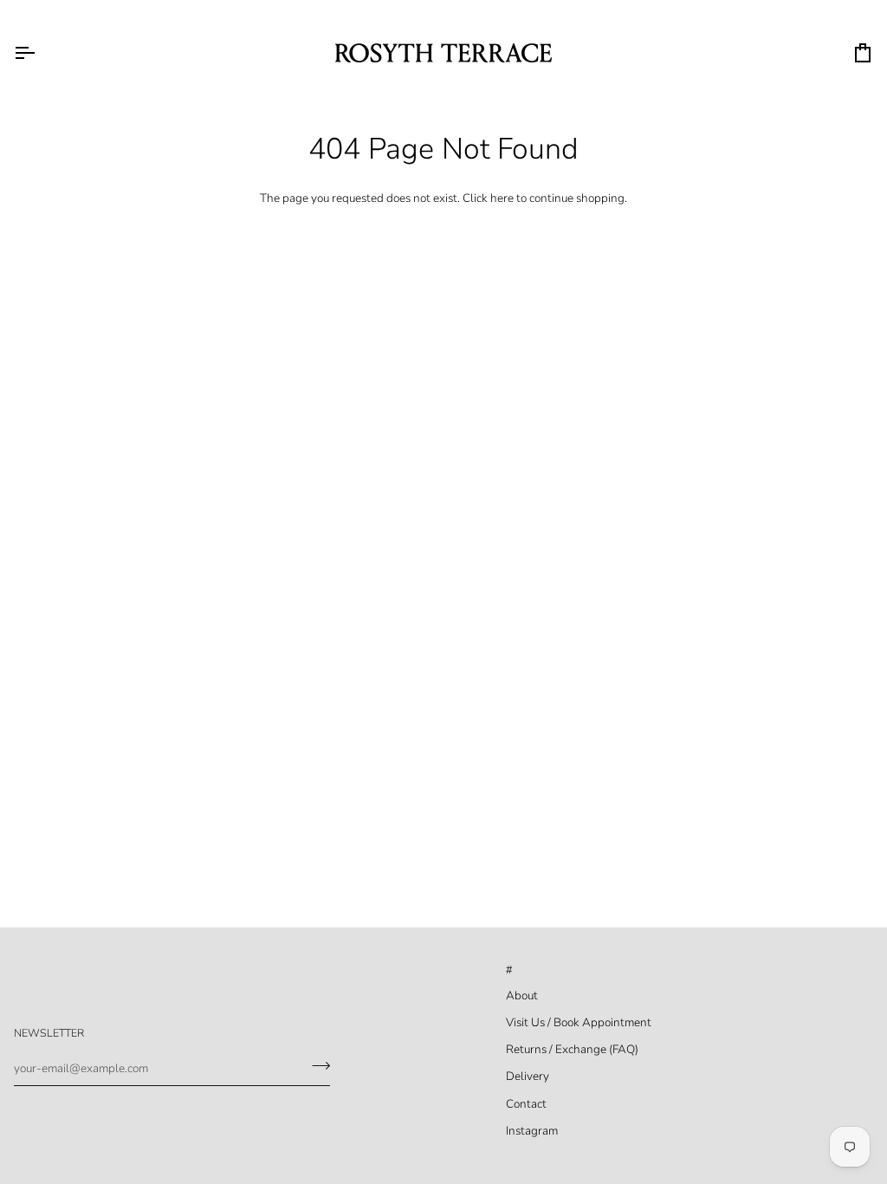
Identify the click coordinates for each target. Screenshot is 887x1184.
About (522, 995)
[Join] (315, 1066)
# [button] (509, 969)
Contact (526, 1104)
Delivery (527, 1076)
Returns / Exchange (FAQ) (572, 1049)
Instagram (532, 1130)
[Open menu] (40, 53)
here (502, 198)
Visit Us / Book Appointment (578, 1022)
